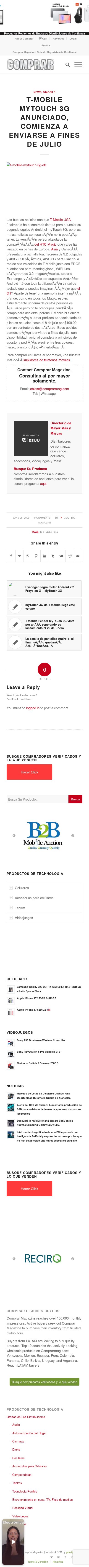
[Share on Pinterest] (36, 556)
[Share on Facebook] (11, 556)
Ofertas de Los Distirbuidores (26, 1417)
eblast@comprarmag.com (49, 388)
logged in (32, 707)
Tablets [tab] (20, 907)
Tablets (17, 1483)
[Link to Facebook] (65, 1556)
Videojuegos (20, 1516)
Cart (44, 38)
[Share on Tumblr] (53, 556)
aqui (43, 483)
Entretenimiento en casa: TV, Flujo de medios (42, 1499)
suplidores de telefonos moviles (46, 359)
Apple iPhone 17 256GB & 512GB (36, 998)
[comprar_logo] (37, 64)
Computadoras (21, 1474)
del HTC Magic (45, 244)
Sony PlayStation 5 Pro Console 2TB (38, 1051)
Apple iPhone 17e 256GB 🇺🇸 (33, 1009)
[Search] (65, 64)
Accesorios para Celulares (29, 1466)
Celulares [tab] (22, 887)
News (38, 92)
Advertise (58, 38)
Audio (16, 1424)
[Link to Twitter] (51, 1556)
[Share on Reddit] (70, 556)
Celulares (18, 1458)
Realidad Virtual (22, 1508)
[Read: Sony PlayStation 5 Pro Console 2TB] (11, 1054)
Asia (54, 249)
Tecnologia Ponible (24, 1491)
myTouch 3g (49, 532)
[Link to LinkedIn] (72, 1556)
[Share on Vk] (61, 556)
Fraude (46, 45)
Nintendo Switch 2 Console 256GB (37, 1063)
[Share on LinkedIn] (45, 556)
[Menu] (76, 64)
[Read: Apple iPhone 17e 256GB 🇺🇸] (11, 1012)
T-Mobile (49, 92)
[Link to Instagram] (58, 1556)
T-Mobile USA (60, 219)
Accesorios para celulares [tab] (34, 897)
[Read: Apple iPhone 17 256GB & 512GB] (11, 1001)
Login (73, 38)
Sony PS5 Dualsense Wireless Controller (41, 1040)
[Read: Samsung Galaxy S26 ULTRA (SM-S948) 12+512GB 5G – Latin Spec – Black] (11, 989)
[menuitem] (24, 38)
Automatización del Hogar (29, 1433)
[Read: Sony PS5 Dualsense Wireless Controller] (11, 1043)
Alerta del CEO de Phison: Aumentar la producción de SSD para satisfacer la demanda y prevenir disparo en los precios (49, 1109)
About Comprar (24, 38)
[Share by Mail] (78, 556)
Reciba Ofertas (16, 1524)
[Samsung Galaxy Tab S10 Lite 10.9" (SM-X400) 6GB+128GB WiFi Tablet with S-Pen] (57, 13)
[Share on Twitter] (20, 556)
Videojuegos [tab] (24, 917)
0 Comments (42, 517)
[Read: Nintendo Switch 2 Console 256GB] (11, 1066)
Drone (16, 1449)
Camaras (18, 1441)
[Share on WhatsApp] (28, 556)
